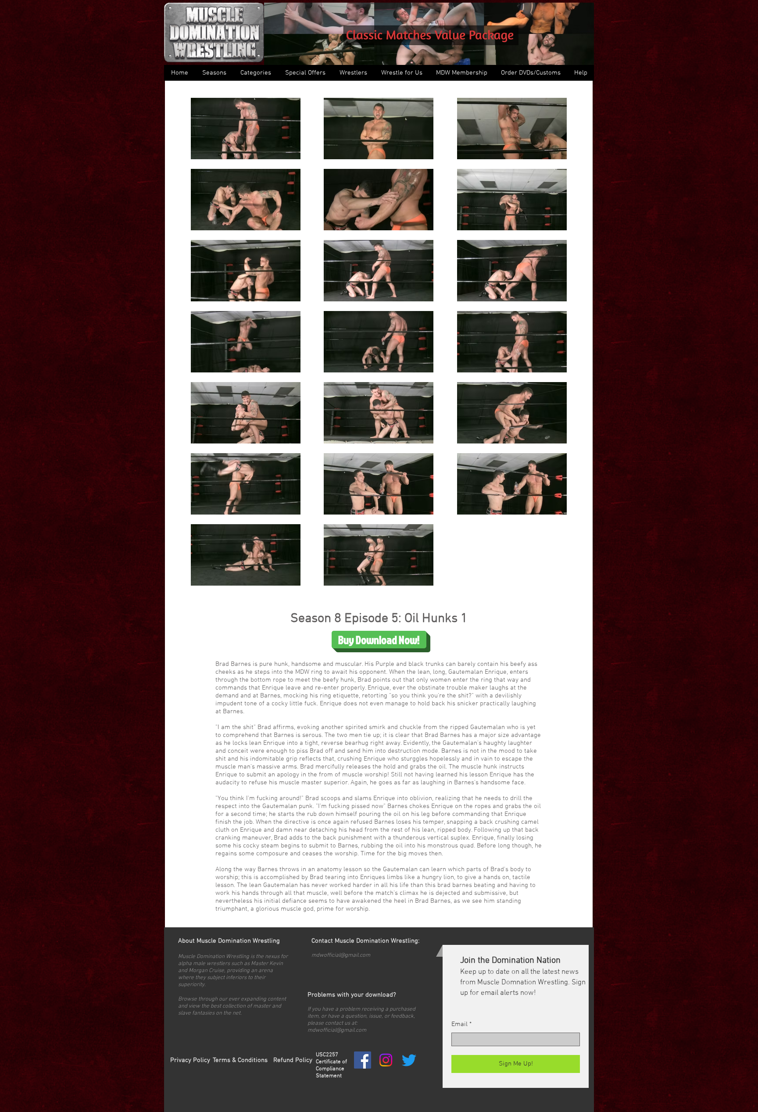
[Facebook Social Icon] (362, 1060)
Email (459, 1024)
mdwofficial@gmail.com (340, 955)
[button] (255, 73)
